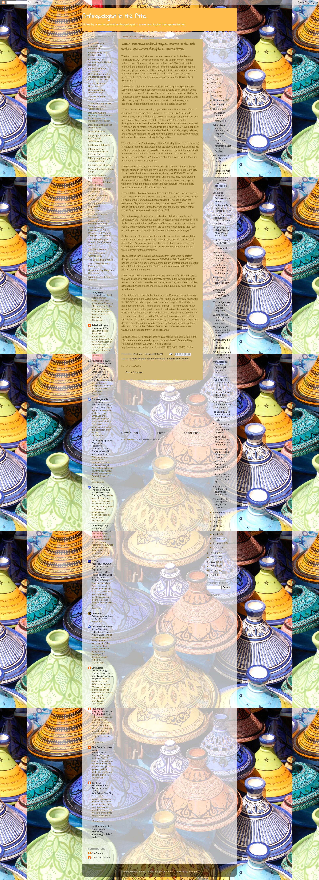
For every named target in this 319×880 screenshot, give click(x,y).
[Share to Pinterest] (189, 354)
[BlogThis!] (179, 354)
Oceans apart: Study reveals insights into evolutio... (221, 453)
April (215, 534)
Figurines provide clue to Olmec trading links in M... (222, 478)
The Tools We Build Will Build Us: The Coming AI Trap (101, 493)
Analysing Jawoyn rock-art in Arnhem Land (221, 281)
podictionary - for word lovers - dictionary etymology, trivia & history (102, 831)
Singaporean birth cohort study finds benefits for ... (221, 490)
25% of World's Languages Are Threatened (222, 405)
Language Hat (99, 292)
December (219, 100)
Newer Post (129, 433)
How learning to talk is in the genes (221, 158)
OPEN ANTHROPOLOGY (101, 562)
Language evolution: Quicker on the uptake (221, 197)
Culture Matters (100, 487)
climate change (138, 358)
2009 (213, 570)
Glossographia (100, 399)
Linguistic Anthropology (99, 669)
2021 (213, 79)
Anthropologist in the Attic (114, 16)
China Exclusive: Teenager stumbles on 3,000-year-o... (222, 269)
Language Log (100, 525)
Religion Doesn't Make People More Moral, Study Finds (221, 231)
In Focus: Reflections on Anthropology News (100, 787)
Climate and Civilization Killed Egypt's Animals (221, 294)
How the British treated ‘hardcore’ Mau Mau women (222, 169)
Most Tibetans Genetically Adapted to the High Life (221, 465)
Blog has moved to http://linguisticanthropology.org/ (102, 676)
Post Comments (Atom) (148, 440)
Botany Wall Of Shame (99, 754)
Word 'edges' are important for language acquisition (221, 306)
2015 (213, 92)
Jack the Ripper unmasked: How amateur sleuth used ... (221, 381)
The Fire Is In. (99, 295)
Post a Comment (134, 372)
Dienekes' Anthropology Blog (102, 614)
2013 (213, 553)
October (217, 109)
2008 (213, 575)
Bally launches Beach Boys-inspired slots (102, 713)
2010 (213, 566)
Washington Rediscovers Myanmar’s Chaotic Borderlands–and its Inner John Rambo (101, 448)
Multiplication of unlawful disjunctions (102, 529)
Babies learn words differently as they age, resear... (220, 130)
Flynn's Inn (98, 709)
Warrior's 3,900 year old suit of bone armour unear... (221, 331)
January (217, 547)
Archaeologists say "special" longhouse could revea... (221, 503)
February (218, 543)
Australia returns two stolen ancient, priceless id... (221, 344)
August (217, 517)
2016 (213, 88)
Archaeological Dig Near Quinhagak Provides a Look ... (220, 367)
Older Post (191, 433)
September (219, 512)
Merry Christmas (100, 618)
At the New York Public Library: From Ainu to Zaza (101, 632)
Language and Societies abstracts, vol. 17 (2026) (101, 405)
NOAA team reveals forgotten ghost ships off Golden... (222, 146)
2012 (213, 557)
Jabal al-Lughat (100, 325)
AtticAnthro (97, 853)
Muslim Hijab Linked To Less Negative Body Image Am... (222, 441)
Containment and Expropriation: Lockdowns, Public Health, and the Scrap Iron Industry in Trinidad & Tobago (102, 573)
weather (185, 358)
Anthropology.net (101, 361)
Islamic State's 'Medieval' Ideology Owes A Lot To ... (222, 256)
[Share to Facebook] (186, 354)
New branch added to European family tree (219, 117)
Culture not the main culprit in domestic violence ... (221, 319)
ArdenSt (170, 871)
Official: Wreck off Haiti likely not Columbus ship (222, 355)
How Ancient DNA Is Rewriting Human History (222, 208)
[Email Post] (170, 354)
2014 (213, 96)
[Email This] (176, 354)
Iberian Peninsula (156, 358)
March (216, 538)
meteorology (173, 358)
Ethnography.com (102, 440)
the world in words (102, 626)
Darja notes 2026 (100, 328)
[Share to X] (183, 354)
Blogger (193, 871)
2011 (213, 562)
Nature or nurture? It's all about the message (222, 393)
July (215, 521)
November (219, 104)
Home (161, 433)
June (216, 526)
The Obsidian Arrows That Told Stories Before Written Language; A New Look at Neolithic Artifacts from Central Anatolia (102, 371)
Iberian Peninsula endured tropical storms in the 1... (222, 219)
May (215, 530)
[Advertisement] (160, 405)
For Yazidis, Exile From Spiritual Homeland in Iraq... (221, 416)
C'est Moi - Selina (100, 857)
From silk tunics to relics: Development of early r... (221, 428)
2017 (213, 83)
